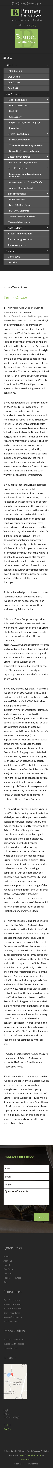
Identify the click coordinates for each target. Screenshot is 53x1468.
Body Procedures (17, 168)
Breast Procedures (18, 133)
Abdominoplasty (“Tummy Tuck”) (25, 182)
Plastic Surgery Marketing (30, 1455)
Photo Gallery (13, 227)
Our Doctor (14, 82)
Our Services (13, 94)
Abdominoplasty (17, 245)
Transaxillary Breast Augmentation (26, 145)
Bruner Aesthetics (18, 199)
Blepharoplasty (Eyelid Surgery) (24, 122)
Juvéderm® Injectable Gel (22, 216)
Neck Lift (13, 111)
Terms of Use (32, 1463)
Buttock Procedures (19, 156)
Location (13, 262)
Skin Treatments (17, 193)
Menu (9, 58)
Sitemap (18, 1463)
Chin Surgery (15, 116)
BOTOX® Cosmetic (19, 210)
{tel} (33, 25)
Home (7, 287)
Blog (5, 1282)
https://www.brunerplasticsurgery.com (25, 316)
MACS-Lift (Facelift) (19, 105)
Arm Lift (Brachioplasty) (21, 187)
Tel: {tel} (7, 1425)
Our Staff (13, 88)
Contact (10, 250)
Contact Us (14, 256)
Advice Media (27, 1459)
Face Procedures (17, 99)
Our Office (14, 76)
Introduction (15, 70)
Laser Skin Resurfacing (20, 205)
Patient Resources (12, 1277)
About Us (11, 65)
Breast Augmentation (19, 139)
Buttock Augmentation (20, 239)
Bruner (26, 38)
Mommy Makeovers (19, 222)
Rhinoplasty (15, 128)
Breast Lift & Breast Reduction (24, 151)
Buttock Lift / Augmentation (23, 162)
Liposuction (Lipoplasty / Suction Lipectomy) (25, 175)
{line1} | (26, 3)
